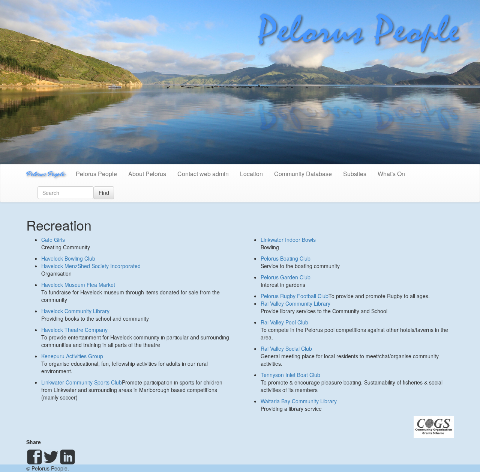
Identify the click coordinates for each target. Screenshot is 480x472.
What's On (391, 173)
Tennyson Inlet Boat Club (290, 375)
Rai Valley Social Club (286, 348)
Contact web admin (203, 173)
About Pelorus (147, 173)
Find (104, 192)
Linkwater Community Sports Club (81, 382)
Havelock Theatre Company (74, 329)
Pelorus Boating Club (285, 258)
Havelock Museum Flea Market (78, 284)
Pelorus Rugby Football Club (294, 296)
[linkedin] (67, 456)
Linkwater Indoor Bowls (288, 239)
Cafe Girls (53, 239)
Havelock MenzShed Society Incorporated (91, 266)
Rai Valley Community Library (295, 303)
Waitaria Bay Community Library (299, 401)
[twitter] (51, 456)
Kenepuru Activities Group (72, 356)
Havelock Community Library (75, 311)
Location (251, 173)
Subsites (354, 173)
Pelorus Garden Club (285, 277)
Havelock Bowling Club (68, 258)
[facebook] (34, 456)
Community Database (303, 173)
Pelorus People (45, 173)
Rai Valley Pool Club (284, 322)
